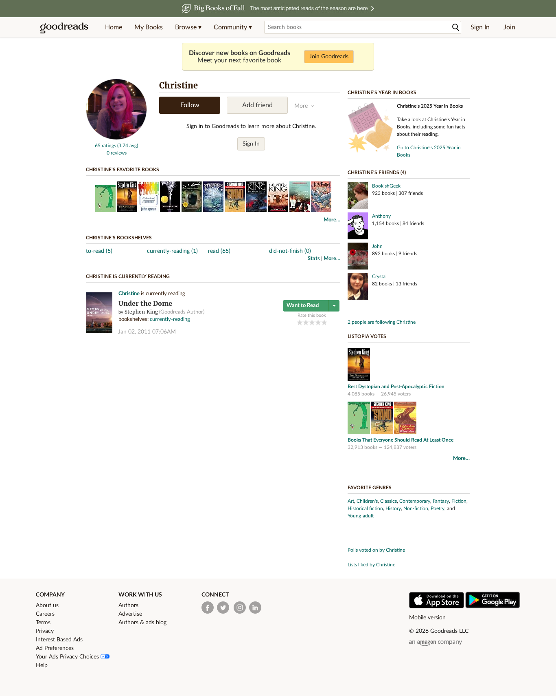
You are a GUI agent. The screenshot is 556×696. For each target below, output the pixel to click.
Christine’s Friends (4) (377, 172)
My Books (148, 27)
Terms (43, 622)
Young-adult (361, 515)
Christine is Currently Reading (128, 276)
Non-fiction (415, 508)
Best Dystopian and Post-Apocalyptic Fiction (396, 386)
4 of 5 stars (318, 322)
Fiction (458, 501)
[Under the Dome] (99, 331)
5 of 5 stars (324, 322)
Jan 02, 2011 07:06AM (147, 332)
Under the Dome (145, 303)
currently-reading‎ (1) (172, 251)
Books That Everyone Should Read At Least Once (400, 439)
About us (47, 605)
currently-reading (170, 319)
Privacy (45, 631)
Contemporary (414, 501)
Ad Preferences (55, 648)
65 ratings (105, 145)
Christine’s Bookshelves (119, 237)
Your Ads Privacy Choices (68, 657)
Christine (129, 293)
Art (351, 501)
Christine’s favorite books (122, 169)
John (377, 246)
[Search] (456, 27)
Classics (388, 501)
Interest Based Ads (59, 640)
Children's (367, 501)
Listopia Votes (367, 336)
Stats (314, 258)
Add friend (257, 105)
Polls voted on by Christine (376, 550)
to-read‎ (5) (99, 251)
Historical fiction (365, 508)
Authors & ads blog (142, 622)
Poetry (437, 508)
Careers (45, 614)
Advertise (130, 614)
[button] (188, 27)
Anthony (381, 216)
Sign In (480, 27)
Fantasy (441, 501)
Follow (189, 105)
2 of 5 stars (306, 322)
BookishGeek (386, 185)
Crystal (379, 276)
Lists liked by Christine (371, 564)
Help (42, 665)
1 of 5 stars (300, 322)
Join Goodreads (328, 57)
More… (332, 220)
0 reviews (117, 152)
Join (509, 27)
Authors (128, 605)
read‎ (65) (219, 251)
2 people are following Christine (382, 322)
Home (113, 27)
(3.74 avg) (127, 145)
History (393, 508)
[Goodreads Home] (64, 27)
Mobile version (427, 618)
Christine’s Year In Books (382, 92)
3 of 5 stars (312, 322)
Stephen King (141, 312)
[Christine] (116, 138)
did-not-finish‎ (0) (290, 251)
